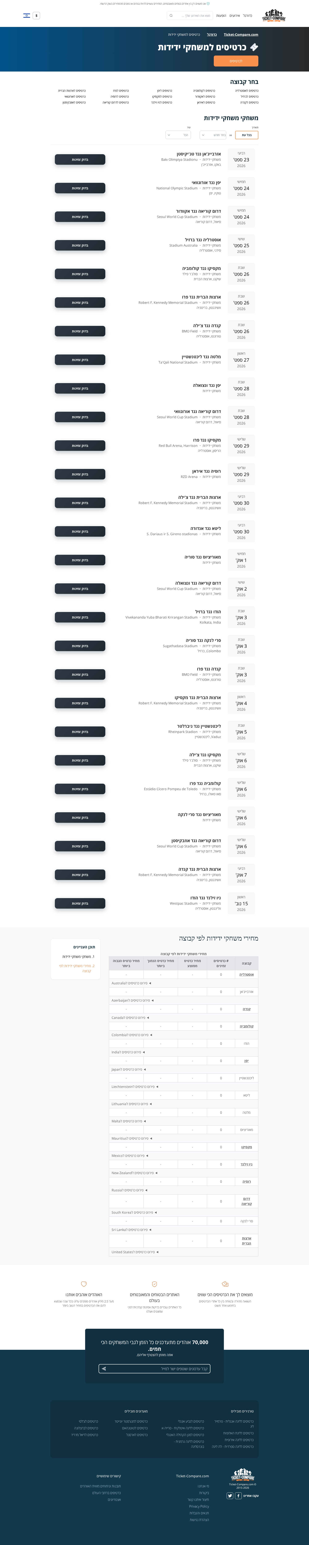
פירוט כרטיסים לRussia (128, 1190)
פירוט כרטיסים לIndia (126, 1052)
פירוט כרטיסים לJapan (127, 1069)
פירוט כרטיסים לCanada (128, 1017)
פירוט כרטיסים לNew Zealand (133, 1173)
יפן (246, 1060)
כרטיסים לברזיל (249, 96)
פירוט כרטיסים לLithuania (130, 1104)
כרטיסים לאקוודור (205, 96)
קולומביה (247, 1026)
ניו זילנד (246, 1164)
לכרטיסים (236, 61)
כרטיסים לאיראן (206, 102)
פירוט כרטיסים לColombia (130, 1035)
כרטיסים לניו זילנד (161, 102)
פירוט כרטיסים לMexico (128, 1155)
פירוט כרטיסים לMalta (127, 1121)
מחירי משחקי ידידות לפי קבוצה (75, 968)
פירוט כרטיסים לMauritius (130, 1138)
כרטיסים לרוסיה (120, 96)
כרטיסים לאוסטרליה (246, 91)
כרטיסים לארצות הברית (72, 91)
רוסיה (247, 1181)
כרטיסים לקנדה (249, 102)
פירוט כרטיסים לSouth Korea (132, 1212)
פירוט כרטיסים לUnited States (133, 1252)
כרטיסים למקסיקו (162, 96)
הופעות (221, 15)
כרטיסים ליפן (164, 91)
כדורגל (247, 15)
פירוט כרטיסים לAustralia (129, 983)
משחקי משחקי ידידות (76, 956)
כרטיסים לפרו (121, 91)
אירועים (235, 15)
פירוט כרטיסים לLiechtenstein (133, 1086)
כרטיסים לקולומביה (204, 91)
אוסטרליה (246, 974)
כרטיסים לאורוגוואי (75, 96)
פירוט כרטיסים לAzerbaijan (131, 1000)
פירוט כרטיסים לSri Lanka (130, 1229)
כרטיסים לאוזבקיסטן (74, 102)
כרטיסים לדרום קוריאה (116, 102)
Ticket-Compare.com (241, 34)
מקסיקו (246, 1147)
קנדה (247, 1009)
